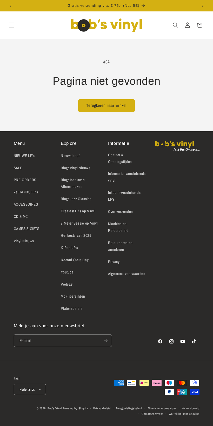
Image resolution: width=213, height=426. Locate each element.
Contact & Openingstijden (120, 158)
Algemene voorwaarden (126, 273)
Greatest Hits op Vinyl (78, 211)
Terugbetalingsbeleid (129, 408)
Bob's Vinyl (55, 408)
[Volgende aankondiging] (202, 5)
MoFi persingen (73, 296)
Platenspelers (71, 308)
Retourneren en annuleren (120, 246)
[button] (11, 25)
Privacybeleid (102, 408)
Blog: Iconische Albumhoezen (73, 183)
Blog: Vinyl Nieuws (75, 168)
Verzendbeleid (190, 408)
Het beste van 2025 (76, 235)
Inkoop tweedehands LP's (124, 196)
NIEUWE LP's (24, 155)
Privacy (113, 261)
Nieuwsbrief (70, 155)
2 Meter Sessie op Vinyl (79, 223)
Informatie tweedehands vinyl (127, 177)
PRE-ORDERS (25, 179)
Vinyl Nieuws (24, 241)
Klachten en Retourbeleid (118, 227)
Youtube (67, 272)
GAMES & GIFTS (26, 228)
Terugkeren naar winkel (106, 105)
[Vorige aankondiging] (10, 5)
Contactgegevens (152, 414)
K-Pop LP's (69, 247)
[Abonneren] (105, 340)
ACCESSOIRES (26, 204)
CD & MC (21, 216)
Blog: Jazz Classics (76, 198)
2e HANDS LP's (26, 192)
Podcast (67, 284)
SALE (18, 168)
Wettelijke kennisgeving (184, 414)
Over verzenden (120, 211)
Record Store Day (75, 260)
